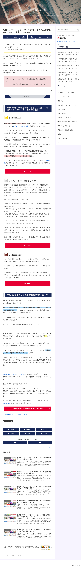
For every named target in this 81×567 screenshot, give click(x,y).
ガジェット (61, 142)
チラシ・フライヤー (8, 421)
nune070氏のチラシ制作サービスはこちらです (28, 409)
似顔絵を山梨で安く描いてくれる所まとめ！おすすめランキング (68, 80)
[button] (78, 30)
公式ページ (27, 171)
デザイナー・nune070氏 (20, 126)
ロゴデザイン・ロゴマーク (66, 92)
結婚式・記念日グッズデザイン (67, 121)
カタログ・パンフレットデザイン (68, 105)
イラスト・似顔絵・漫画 (65, 130)
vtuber (59, 134)
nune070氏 (6, 403)
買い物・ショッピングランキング (66, 41)
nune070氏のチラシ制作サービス (13, 374)
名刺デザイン (62, 101)
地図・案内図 (62, 113)
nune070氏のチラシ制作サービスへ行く (17, 414)
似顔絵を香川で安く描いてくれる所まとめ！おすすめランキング (68, 53)
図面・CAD (61, 109)
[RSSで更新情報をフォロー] (40, 442)
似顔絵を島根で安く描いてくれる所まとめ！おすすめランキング (68, 73)
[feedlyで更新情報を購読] (15, 442)
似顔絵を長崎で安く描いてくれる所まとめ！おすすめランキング (68, 67)
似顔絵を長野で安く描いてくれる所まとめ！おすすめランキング (68, 60)
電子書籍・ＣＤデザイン (65, 117)
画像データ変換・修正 (65, 126)
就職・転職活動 (62, 138)
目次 (25, 97)
